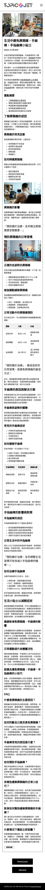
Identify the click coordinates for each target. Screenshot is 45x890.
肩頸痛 (31, 58)
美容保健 (9, 847)
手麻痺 (10, 82)
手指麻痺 (7, 88)
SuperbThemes (36, 886)
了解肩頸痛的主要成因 (17, 100)
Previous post (22, 861)
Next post (22, 870)
